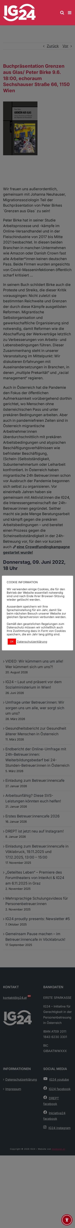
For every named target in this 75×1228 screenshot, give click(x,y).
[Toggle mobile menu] (70, 13)
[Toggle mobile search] (62, 13)
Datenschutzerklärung (32, 641)
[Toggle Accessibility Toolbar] (67, 1220)
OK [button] (12, 641)
